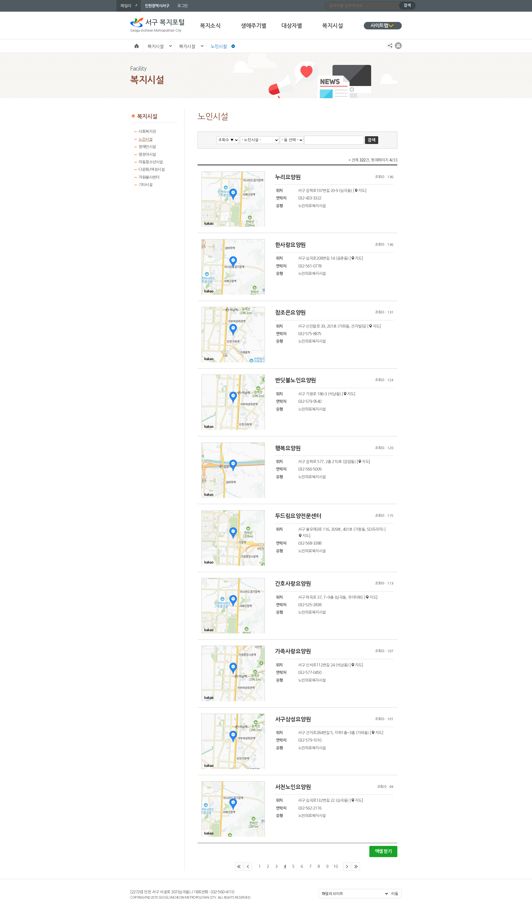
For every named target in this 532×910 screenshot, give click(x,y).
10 (335, 866)
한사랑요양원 (290, 245)
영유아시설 (147, 154)
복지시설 (332, 26)
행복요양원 (288, 448)
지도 (361, 191)
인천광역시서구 (157, 6)
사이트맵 (379, 25)
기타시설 (145, 185)
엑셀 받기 (383, 851)
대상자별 (292, 26)
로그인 (182, 6)
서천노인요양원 (293, 787)
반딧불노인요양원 (295, 380)
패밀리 (126, 6)
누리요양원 (288, 177)
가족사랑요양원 (293, 651)
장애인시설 (147, 147)
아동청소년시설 (151, 162)
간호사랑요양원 (293, 584)
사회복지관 (147, 131)
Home (136, 45)
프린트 (398, 45)
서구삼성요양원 (293, 719)
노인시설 (219, 46)
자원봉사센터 (149, 177)
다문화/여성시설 (152, 169)
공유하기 (390, 45)
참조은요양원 (290, 312)
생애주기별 (254, 26)
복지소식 (210, 26)
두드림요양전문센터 (298, 516)
